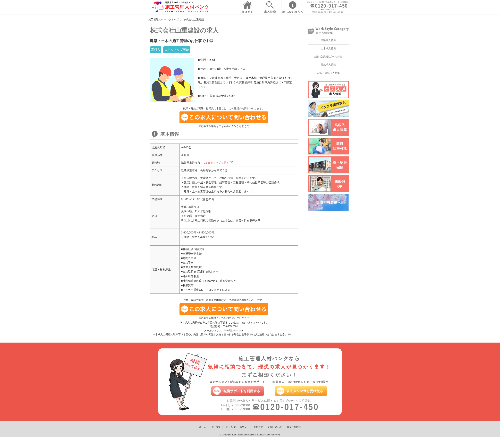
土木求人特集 (328, 48)
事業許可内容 (294, 427)
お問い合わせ (275, 427)
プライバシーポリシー (237, 427)
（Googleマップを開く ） (218, 162)
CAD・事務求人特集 (328, 72)
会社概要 (216, 427)
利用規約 (258, 427)
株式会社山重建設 (194, 19)
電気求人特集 (328, 64)
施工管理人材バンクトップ (163, 19)
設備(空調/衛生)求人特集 (328, 56)
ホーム (202, 427)
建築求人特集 (328, 40)
